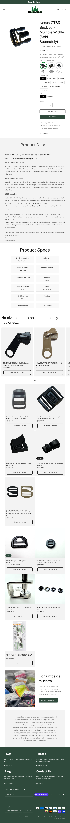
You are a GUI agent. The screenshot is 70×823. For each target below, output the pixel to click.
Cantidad (42, 101)
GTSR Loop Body (12, 194)
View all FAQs (8, 766)
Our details (39, 783)
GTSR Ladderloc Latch (14, 162)
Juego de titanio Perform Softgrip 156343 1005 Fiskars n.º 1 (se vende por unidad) (19, 654)
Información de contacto (59, 818)
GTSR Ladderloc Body (14, 178)
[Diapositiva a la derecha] (39, 380)
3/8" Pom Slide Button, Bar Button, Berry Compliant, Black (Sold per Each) (49, 561)
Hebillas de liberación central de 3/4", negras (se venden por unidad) (49, 417)
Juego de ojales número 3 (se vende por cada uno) (19, 608)
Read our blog (8, 783)
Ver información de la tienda (49, 128)
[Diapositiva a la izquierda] (31, 380)
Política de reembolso (36, 817)
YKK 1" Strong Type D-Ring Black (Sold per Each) (19, 561)
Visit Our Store (64, 2)
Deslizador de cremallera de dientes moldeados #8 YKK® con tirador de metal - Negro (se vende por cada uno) (16, 363)
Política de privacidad (48, 817)
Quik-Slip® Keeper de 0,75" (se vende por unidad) (50, 464)
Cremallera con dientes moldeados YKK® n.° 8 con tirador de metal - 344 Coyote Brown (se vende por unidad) (49, 363)
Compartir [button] (45, 133)
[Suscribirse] (31, 794)
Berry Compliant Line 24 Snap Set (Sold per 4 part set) (49, 608)
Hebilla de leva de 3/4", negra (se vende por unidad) (19, 464)
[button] (4, 9)
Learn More (13, 2)
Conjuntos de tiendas (48, 700)
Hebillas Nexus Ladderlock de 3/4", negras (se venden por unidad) (17, 417)
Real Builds (5, 2)
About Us (21, 2)
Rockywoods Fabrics (24, 817)
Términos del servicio (60, 817)
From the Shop (34, 2)
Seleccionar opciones (17, 372)
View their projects (41, 766)
